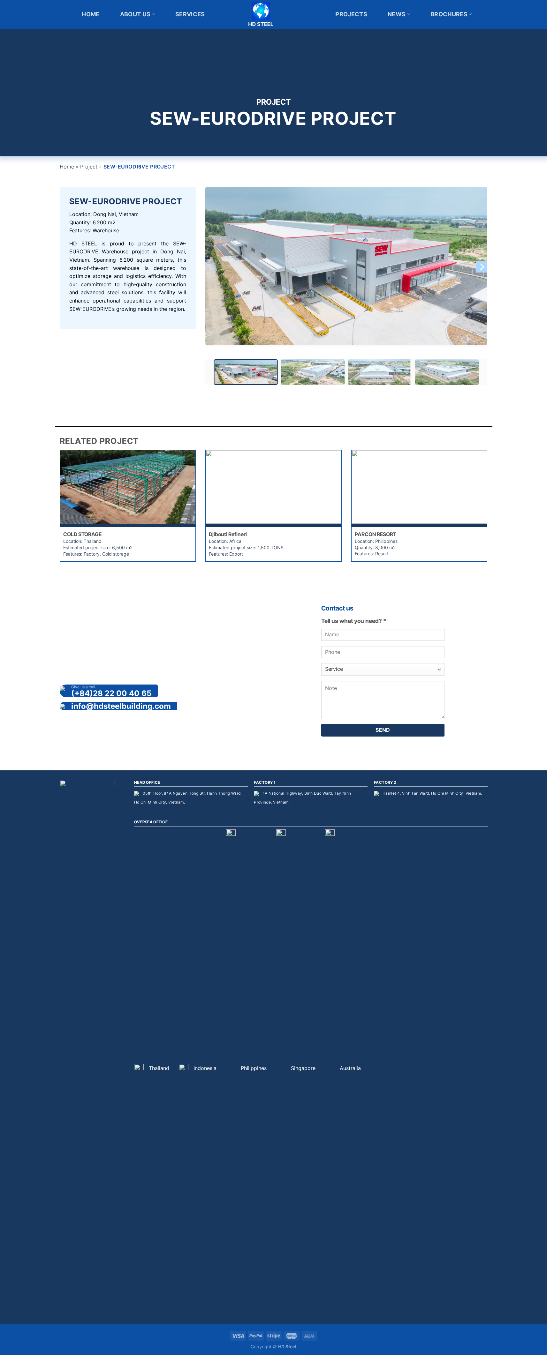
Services (190, 14)
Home (90, 14)
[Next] (481, 267)
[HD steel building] (274, 14)
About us (135, 14)
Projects (351, 14)
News (397, 14)
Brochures (448, 14)
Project (88, 166)
